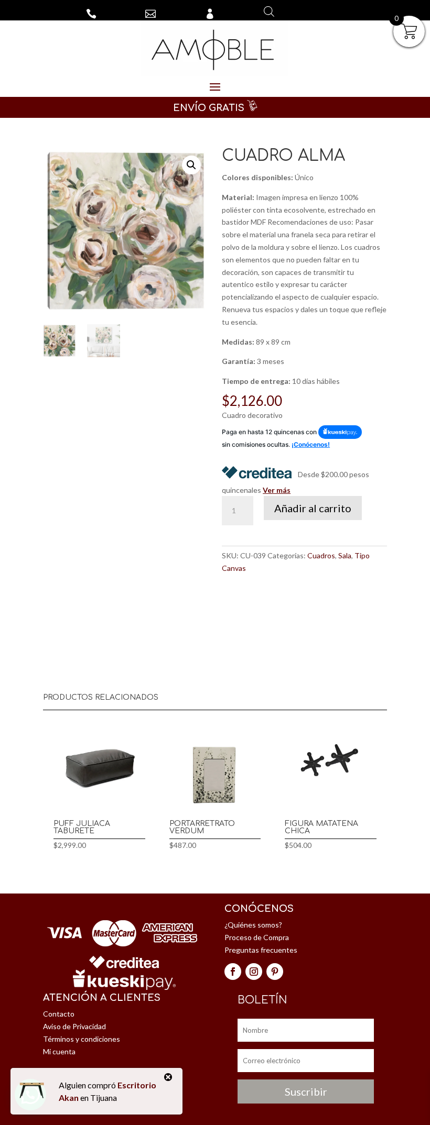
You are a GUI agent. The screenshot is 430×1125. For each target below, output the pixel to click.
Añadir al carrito (312, 508)
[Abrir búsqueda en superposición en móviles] (269, 11)
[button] (191, 165)
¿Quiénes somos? (253, 924)
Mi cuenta (59, 1051)
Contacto (58, 1013)
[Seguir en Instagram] (253, 971)
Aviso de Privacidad (74, 1026)
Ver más (277, 490)
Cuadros (321, 555)
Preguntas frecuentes (260, 949)
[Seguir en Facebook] (232, 971)
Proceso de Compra (256, 937)
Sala (344, 555)
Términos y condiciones (81, 1038)
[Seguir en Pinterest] (274, 971)
